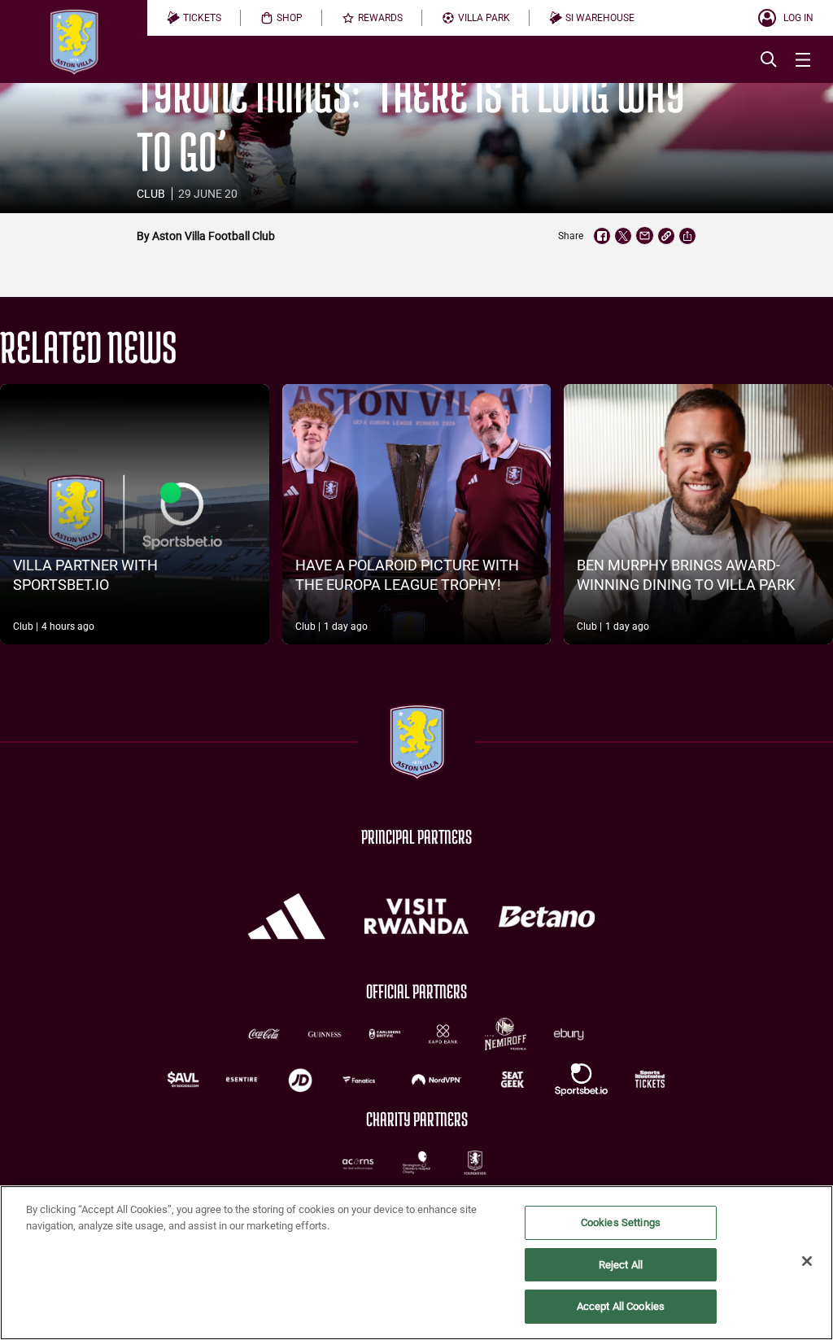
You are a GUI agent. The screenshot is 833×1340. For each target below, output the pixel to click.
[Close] (807, 1261)
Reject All (621, 1265)
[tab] (194, 18)
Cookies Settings (621, 1222)
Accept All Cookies (621, 1306)
